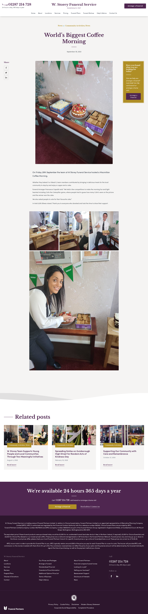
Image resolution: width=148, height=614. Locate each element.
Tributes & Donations (11, 576)
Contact (6, 580)
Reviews (7, 570)
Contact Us (113, 13)
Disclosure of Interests (82, 576)
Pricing (65, 13)
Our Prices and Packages (47, 560)
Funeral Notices (88, 13)
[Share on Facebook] (6, 68)
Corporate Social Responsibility (65, 608)
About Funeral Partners (82, 560)
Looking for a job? (80, 567)
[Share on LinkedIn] (6, 77)
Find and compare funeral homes (85, 564)
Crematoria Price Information (49, 570)
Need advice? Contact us (90, 506)
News (76, 580)
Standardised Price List (47, 567)
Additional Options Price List (49, 573)
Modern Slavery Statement (90, 604)
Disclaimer (75, 604)
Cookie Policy (65, 604)
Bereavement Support (81, 573)
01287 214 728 (19, 4)
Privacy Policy (53, 604)
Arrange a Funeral (133, 96)
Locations (48, 13)
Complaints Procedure (86, 608)
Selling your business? (82, 570)
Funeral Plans (75, 13)
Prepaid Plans (9, 573)
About (40, 13)
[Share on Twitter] (6, 72)
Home (33, 13)
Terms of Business (45, 576)
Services (57, 13)
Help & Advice (102, 13)
